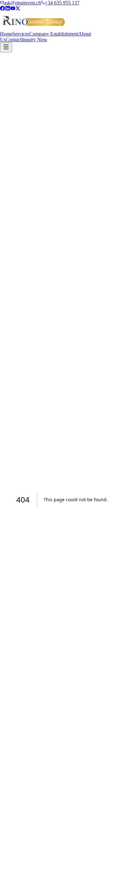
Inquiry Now (34, 39)
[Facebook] (2, 9)
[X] (17, 9)
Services (20, 33)
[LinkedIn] (7, 9)
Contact (13, 39)
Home (6, 33)
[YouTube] (12, 9)
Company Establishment (53, 33)
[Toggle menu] (6, 47)
